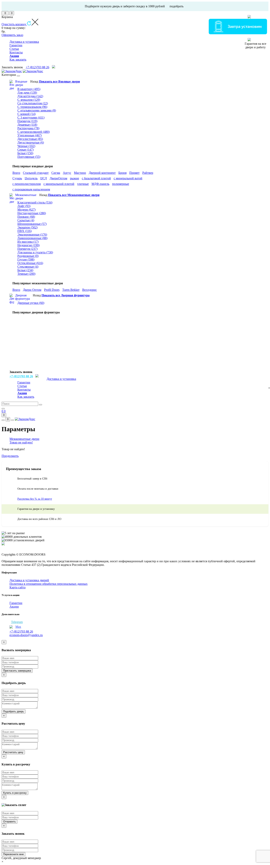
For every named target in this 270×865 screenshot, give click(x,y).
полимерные (120, 184)
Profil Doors (51, 289)
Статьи (14, 48)
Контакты (16, 52)
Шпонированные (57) (32, 224)
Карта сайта (17, 587)
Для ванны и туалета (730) (35, 252)
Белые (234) (25, 270)
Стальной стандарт (36, 172)
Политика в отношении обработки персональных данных (48, 583)
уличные (83, 184)
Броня (122, 172)
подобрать (176, 6)
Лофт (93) (23, 206)
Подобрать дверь (13, 711)
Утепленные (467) (29, 135)
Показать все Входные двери (59, 81)
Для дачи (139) (27, 92)
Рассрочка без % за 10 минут (34, 498)
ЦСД (43, 178)
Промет (134, 172)
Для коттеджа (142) (30, 96)
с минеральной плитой (58, 184)
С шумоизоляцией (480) (33, 131)
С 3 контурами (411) (30, 117)
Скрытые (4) (25, 220)
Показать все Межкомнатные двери (73, 195)
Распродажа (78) (28, 128)
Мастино (80, 172)
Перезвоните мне (13, 854)
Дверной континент (102, 172)
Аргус (67, 172)
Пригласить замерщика (17, 670)
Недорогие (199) (28, 245)
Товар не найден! (21, 442)
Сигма (55, 172)
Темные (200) (26, 273)
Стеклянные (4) (27, 266)
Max (18, 626)
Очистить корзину (14, 24)
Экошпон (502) (27, 227)
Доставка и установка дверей (29, 580)
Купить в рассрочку (15, 792)
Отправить (9, 821)
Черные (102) (26, 146)
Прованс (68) (26, 216)
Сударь (17, 178)
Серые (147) (25, 149)
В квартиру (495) (28, 89)
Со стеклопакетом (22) (32, 103)
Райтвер (147, 172)
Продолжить (10, 456)
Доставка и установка (24, 41)
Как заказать (17, 59)
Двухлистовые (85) (30, 139)
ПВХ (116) (24, 231)
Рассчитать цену (13, 752)
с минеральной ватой (128, 178)
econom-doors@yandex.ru (26, 635)
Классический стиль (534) (34, 202)
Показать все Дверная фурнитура (66, 295)
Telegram (17, 622)
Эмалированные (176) (32, 234)
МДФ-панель (100, 184)
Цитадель (31, 178)
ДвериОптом (58, 178)
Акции (14, 606)
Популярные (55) (28, 156)
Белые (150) (25, 153)
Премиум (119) (27, 121)
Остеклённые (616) (30, 263)
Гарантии (15, 45)
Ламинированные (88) (32, 238)
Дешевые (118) (27, 124)
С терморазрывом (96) (32, 106)
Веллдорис (89, 289)
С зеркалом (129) (28, 99)
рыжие (74, 178)
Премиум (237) (27, 248)
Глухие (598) (25, 259)
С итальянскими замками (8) (36, 110)
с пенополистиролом (26, 184)
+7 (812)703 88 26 (37, 67)
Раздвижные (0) (28, 256)
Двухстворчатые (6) (30, 142)
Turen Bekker (70, 289)
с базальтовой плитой (96, 178)
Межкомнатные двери (24, 439)
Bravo (16, 172)
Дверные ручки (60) (30, 303)
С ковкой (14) (26, 114)
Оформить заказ (12, 35)
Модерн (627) (26, 209)
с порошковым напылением (31, 189)
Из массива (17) (28, 241)
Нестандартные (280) (31, 213)
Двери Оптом (32, 289)
